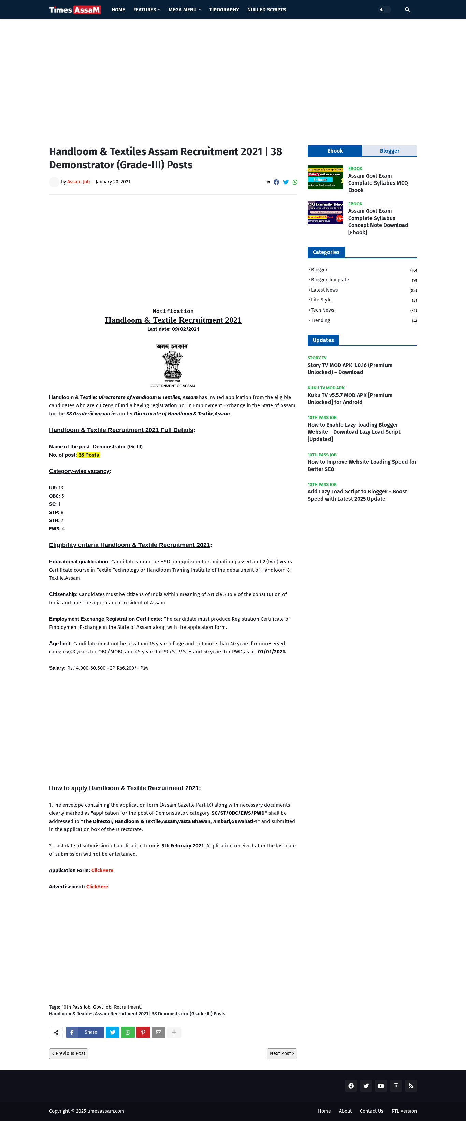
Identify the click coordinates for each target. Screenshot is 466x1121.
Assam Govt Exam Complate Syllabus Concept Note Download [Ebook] (378, 221)
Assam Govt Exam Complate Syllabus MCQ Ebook (378, 183)
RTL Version (404, 1111)
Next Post (280, 1054)
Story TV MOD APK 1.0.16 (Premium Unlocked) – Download (350, 368)
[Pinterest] (143, 1032)
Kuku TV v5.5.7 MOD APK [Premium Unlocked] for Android (350, 398)
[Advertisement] (233, 77)
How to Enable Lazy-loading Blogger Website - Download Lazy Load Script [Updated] (354, 432)
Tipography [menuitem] (224, 9)
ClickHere (102, 870)
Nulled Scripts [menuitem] (266, 9)
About (345, 1111)
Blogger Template (364, 280)
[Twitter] (286, 182)
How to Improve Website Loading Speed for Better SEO (362, 465)
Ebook (335, 151)
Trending (364, 320)
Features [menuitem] (144, 9)
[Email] (158, 1032)
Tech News (364, 310)
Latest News (364, 290)
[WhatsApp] (295, 182)
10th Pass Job (76, 1007)
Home (324, 1111)
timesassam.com (105, 1111)
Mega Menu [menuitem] (183, 9)
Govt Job (102, 1007)
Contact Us (371, 1111)
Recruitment (127, 1007)
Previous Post (70, 1054)
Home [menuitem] (118, 9)
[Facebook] (276, 182)
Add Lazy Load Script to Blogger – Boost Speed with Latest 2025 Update (357, 495)
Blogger (364, 270)
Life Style (364, 300)
